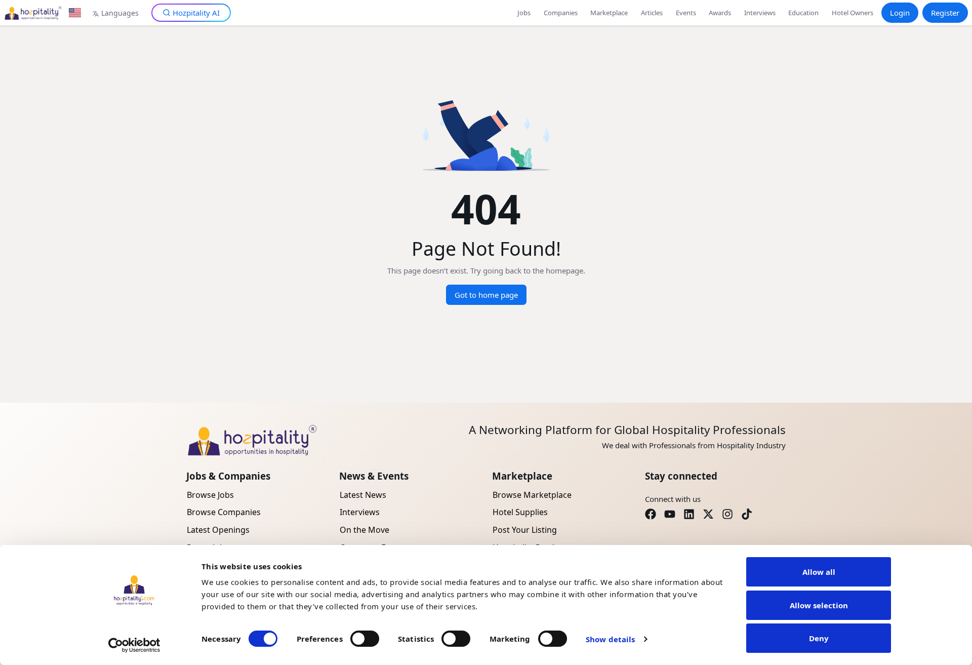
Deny (819, 638)
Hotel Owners (852, 12)
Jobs (524, 12)
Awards (720, 12)
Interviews (760, 12)
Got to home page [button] (486, 295)
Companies (561, 12)
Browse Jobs (210, 494)
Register (945, 13)
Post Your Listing (525, 529)
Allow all (818, 572)
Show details (610, 639)
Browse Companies (224, 512)
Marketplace (609, 12)
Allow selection (819, 605)
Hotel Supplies (520, 512)
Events (686, 12)
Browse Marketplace (532, 494)
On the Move (364, 529)
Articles (652, 12)
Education (803, 12)
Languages (120, 13)
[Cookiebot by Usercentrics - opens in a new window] (134, 645)
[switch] (364, 639)
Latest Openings (218, 529)
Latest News (363, 494)
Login (900, 13)
